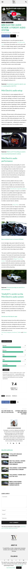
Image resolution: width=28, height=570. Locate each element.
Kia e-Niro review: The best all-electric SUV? (7, 411)
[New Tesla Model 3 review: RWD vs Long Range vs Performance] (5, 462)
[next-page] (5, 489)
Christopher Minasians (7, 32)
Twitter (19, 332)
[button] (2, 2)
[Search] (26, 2)
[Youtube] (20, 443)
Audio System (8, 395)
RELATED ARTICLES (7, 450)
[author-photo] (14, 426)
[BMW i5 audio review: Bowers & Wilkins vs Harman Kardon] (5, 483)
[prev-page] (2, 489)
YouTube (3, 332)
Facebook (14, 332)
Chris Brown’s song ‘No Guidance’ (18, 188)
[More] (17, 35)
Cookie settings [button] (19, 565)
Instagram (8, 332)
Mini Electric (14, 395)
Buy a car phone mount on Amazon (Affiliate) (12, 239)
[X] (17, 443)
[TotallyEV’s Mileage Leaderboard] (5, 455)
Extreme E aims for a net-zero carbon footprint (21, 412)
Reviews (3, 5)
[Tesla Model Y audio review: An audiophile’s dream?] (5, 469)
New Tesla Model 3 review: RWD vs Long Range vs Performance (17, 462)
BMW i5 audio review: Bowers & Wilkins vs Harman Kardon (15, 483)
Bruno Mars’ (16, 204)
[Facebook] (8, 443)
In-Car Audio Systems (10, 5)
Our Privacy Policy (10, 567)
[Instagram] (11, 443)
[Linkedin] (14, 443)
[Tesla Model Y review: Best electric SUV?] (5, 476)
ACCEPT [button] (19, 567)
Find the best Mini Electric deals (9, 316)
